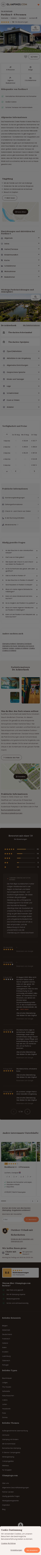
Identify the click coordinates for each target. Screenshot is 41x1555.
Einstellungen (16, 1550)
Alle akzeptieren (32, 1550)
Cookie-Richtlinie (8, 1543)
